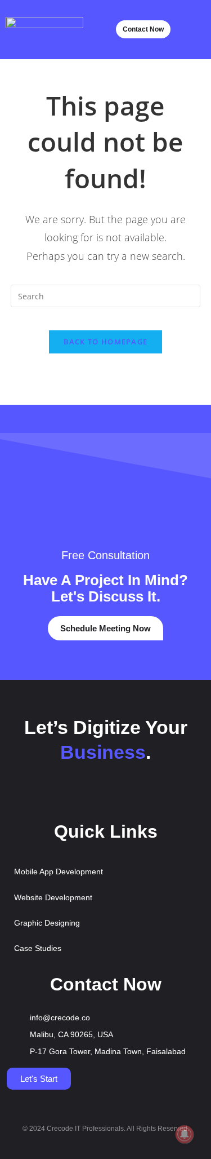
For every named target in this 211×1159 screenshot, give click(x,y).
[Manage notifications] (185, 1134)
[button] (194, 29)
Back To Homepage (106, 342)
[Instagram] (122, 795)
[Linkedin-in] (155, 795)
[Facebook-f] (57, 795)
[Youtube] (89, 795)
